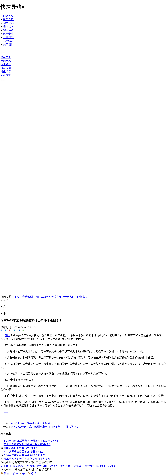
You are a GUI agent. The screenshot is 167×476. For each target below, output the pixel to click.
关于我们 (8, 44)
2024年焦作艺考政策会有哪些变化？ (24, 455)
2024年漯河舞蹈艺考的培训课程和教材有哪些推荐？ (34, 440)
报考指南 (8, 26)
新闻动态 (8, 19)
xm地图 (112, 465)
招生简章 (8, 30)
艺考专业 (8, 33)
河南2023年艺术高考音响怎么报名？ (32, 423)
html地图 (101, 465)
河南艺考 (6, 412)
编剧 (7, 335)
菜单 (15, 473)
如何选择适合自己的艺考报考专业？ (24, 451)
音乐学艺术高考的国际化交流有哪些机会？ (28, 458)
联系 (33, 473)
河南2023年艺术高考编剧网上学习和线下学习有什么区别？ (45, 426)
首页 (6, 473)
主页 (16, 296)
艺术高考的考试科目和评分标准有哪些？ (27, 444)
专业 (24, 473)
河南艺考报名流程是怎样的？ (20, 447)
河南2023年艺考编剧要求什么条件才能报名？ (61, 296)
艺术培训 (8, 40)
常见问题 (8, 37)
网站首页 (8, 15)
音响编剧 (27, 296)
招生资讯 (8, 23)
